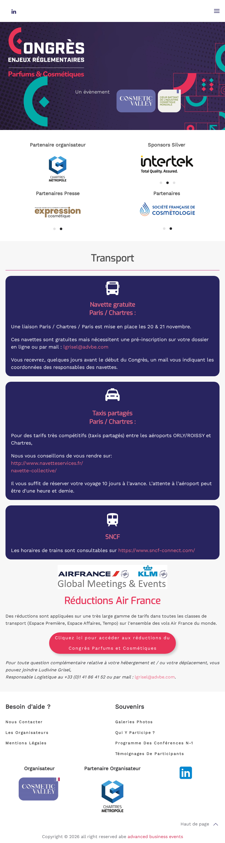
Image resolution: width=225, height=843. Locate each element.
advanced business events (155, 836)
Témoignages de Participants (149, 753)
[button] (217, 11)
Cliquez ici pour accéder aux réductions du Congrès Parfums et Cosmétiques (112, 643)
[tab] (161, 183)
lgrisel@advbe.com (85, 347)
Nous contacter (24, 722)
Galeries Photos (134, 722)
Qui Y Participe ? (135, 732)
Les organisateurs (27, 732)
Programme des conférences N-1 (154, 743)
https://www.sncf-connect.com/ (156, 550)
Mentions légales (26, 743)
